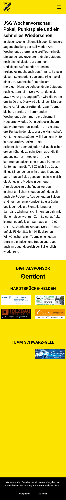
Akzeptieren (24, 493)
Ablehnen (42, 493)
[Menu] (59, 7)
